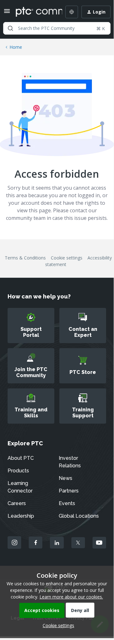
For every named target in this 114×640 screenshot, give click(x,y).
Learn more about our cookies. (71, 597)
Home (15, 47)
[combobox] (57, 28)
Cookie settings (66, 258)
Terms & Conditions (25, 258)
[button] (7, 13)
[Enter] (10, 28)
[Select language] (71, 12)
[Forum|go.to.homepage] (34, 12)
